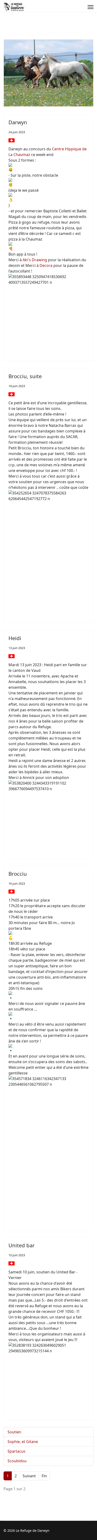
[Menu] (90, 7)
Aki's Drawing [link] (35, 259)
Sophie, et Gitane (23, 1441)
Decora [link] (46, 265)
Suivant (29, 1475)
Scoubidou (17, 1460)
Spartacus (16, 1451)
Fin (44, 1475)
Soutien (14, 1432)
